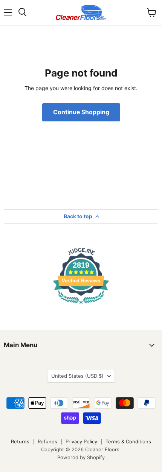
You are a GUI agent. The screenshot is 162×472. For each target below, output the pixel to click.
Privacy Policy (81, 441)
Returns (20, 441)
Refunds (47, 441)
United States (77, 376)
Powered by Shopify (81, 457)
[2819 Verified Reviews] (81, 305)
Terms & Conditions (128, 441)
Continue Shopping (81, 112)
